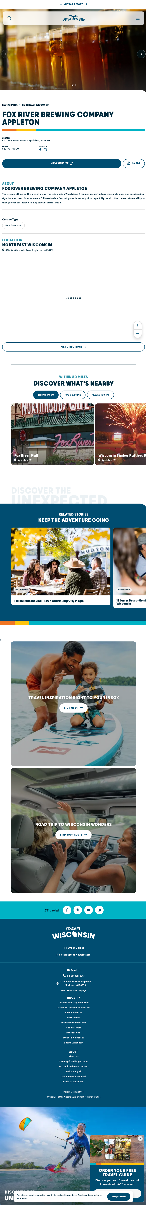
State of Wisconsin (73, 1081)
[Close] (140, 1138)
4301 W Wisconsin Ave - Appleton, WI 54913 (26, 140)
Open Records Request (73, 1076)
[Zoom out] (137, 333)
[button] (73, 4)
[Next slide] (141, 54)
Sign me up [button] (71, 708)
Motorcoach (73, 1017)
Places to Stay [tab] (100, 394)
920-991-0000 (10, 148)
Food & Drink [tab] (73, 394)
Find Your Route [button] (71, 834)
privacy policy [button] (92, 1195)
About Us (73, 1056)
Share (136, 163)
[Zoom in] (137, 325)
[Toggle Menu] (136, 18)
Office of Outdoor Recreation (73, 1007)
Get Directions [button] (71, 346)
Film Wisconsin (73, 1012)
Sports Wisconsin (73, 1042)
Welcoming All (74, 1071)
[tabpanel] (73, 434)
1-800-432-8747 (75, 976)
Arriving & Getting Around (73, 1061)
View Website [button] (60, 163)
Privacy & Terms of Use (73, 1092)
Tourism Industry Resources (73, 1002)
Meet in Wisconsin (73, 1037)
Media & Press (73, 1027)
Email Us (75, 970)
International (73, 1032)
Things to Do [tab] (46, 394)
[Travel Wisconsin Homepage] (73, 18)
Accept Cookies (119, 1197)
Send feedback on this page (73, 990)
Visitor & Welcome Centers (73, 1066)
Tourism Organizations (73, 1022)
